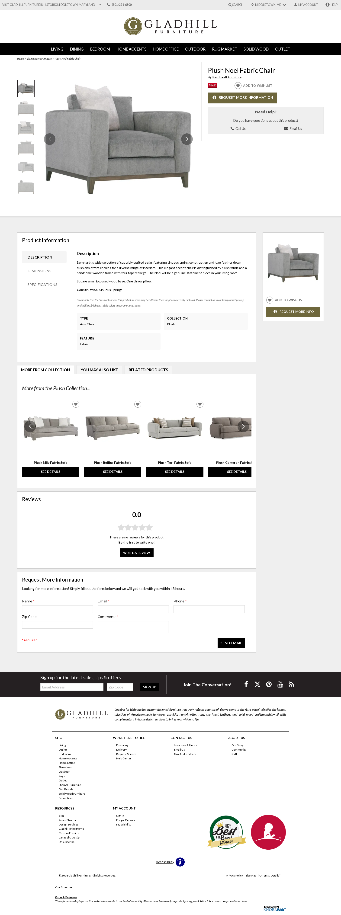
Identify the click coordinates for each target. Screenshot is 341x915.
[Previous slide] (30, 426)
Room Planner (67, 820)
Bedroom (100, 49)
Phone (180, 601)
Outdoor (195, 49)
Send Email (231, 642)
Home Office (166, 49)
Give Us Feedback (185, 754)
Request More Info (297, 312)
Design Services (68, 824)
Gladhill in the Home (71, 828)
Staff (234, 754)
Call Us (240, 128)
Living (57, 49)
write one (147, 542)
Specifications (42, 284)
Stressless (65, 767)
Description (40, 257)
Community (239, 749)
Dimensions (39, 271)
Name (28, 601)
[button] (187, 139)
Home (20, 58)
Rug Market (224, 49)
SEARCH (237, 4)
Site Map (251, 875)
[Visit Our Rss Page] (291, 684)
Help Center (123, 758)
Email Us (295, 128)
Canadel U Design (69, 837)
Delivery (121, 749)
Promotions (66, 798)
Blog (61, 815)
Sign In (120, 815)
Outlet (282, 49)
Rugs (62, 776)
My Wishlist (123, 824)
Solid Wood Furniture (72, 793)
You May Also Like (99, 369)
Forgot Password (126, 820)
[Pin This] (212, 86)
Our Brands (66, 789)
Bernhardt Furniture (226, 77)
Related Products (148, 369)
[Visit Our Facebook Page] (246, 684)
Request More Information (246, 98)
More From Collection (45, 369)
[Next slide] (243, 426)
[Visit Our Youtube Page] (281, 684)
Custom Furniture (70, 833)
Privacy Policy (234, 875)
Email (103, 601)
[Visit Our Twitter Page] (258, 684)
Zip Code (30, 617)
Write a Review (136, 553)
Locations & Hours (185, 745)
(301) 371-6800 (122, 4)
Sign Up (149, 687)
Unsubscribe (66, 842)
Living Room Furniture (39, 58)
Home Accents (131, 49)
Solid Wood (256, 49)
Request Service (126, 754)
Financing (122, 745)
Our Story (238, 745)
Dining (77, 49)
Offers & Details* (269, 875)
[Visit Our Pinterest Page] (269, 684)
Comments (108, 617)
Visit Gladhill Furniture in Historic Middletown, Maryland (48, 4)
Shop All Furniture (70, 785)
